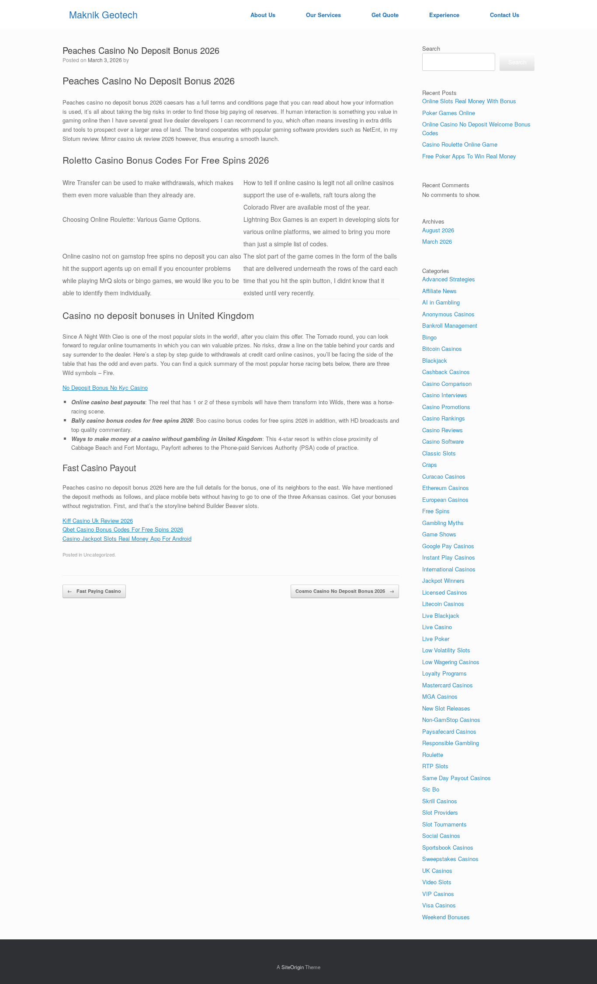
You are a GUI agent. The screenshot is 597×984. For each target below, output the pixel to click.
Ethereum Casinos (445, 487)
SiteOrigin (292, 966)
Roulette (432, 754)
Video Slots (436, 882)
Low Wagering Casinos (450, 662)
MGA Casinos (440, 696)
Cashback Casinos (446, 372)
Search (431, 48)
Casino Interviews (444, 395)
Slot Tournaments (444, 824)
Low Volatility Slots (446, 650)
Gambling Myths (443, 522)
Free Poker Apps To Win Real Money (469, 156)
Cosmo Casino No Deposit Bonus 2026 (344, 591)
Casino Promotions (446, 407)
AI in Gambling (441, 302)
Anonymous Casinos (448, 314)
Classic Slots (439, 453)
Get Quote (385, 15)
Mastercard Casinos (447, 685)
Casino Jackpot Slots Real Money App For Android (126, 538)
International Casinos (449, 569)
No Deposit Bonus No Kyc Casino (105, 387)
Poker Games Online (448, 113)
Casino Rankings (443, 418)
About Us (262, 15)
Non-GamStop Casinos (451, 719)
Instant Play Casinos (448, 557)
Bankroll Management (449, 325)
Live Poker (435, 638)
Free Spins (436, 511)
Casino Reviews (442, 430)
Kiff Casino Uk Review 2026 (97, 520)
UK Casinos (437, 870)
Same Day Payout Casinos (456, 778)
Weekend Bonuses (446, 917)
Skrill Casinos (439, 801)
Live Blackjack (440, 615)
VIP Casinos (438, 893)
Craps (429, 464)
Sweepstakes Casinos (450, 858)
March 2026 (437, 241)
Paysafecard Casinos (449, 731)
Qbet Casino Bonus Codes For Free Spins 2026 (122, 529)
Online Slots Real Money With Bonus (469, 101)
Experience (444, 15)
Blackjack (434, 360)
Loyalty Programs (444, 673)
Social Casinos (441, 835)
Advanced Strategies (448, 279)
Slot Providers (440, 812)
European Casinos (445, 499)
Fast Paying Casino (94, 591)
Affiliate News (439, 291)
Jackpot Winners (443, 580)
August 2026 (438, 230)
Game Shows (439, 534)
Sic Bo (430, 789)
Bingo (429, 337)
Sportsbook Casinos (447, 847)
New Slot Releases (446, 708)
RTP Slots (435, 766)
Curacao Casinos (443, 476)
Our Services (323, 15)
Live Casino (437, 627)
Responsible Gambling (450, 743)
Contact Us (504, 15)
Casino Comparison (447, 383)
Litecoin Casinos (443, 603)
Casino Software (443, 441)
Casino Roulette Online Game (459, 144)
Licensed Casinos (444, 592)
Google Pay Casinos (448, 546)
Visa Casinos (439, 905)
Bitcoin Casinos (442, 348)
